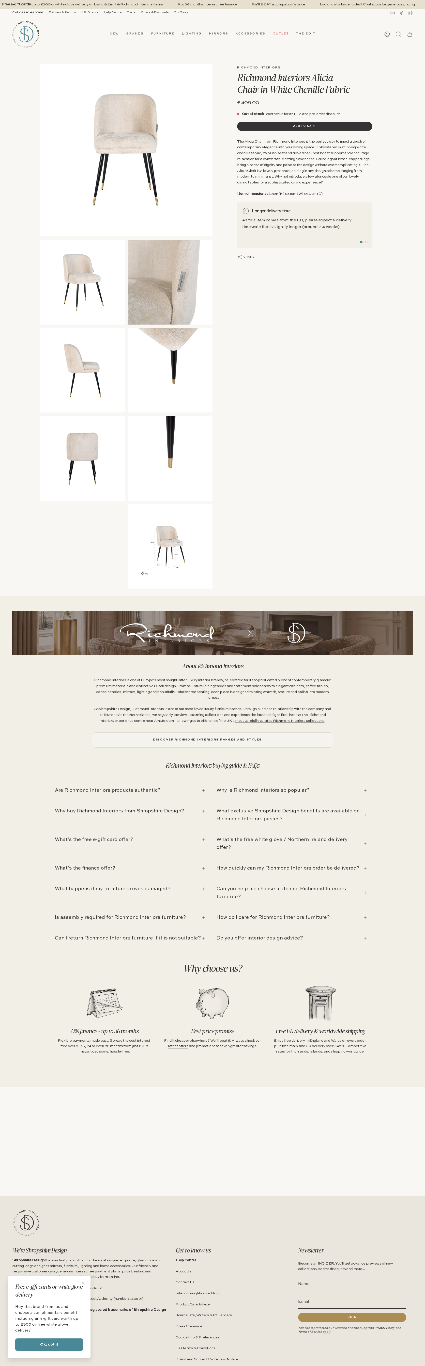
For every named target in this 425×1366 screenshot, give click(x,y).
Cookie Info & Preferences (197, 1337)
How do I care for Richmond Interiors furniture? (273, 917)
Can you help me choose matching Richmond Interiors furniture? (281, 893)
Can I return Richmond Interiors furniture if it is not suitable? (128, 938)
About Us (183, 1271)
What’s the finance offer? (85, 868)
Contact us (372, 4)
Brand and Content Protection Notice (207, 1359)
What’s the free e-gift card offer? (94, 839)
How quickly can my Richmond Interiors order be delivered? (288, 868)
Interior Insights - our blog (197, 1293)
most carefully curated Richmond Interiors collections (279, 721)
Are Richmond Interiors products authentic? (108, 790)
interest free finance (220, 4)
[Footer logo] (26, 1223)
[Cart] (409, 34)
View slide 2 (366, 242)
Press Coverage (189, 1326)
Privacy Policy (384, 1328)
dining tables (248, 182)
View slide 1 (361, 242)
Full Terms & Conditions (195, 1348)
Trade (131, 12)
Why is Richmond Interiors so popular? (263, 790)
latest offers (178, 1046)
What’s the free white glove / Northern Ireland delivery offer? (282, 843)
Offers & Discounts (155, 12)
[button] (134, 34)
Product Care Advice (193, 1304)
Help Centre (113, 12)
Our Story (181, 12)
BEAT (266, 4)
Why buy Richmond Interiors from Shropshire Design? (119, 811)
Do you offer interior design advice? (259, 938)
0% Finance (90, 12)
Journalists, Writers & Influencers (204, 1315)
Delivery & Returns (62, 12)
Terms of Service (310, 1331)
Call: (27, 12)
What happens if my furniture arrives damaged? (112, 889)
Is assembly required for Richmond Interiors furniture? (120, 917)
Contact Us (185, 1282)
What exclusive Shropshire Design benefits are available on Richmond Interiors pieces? (288, 815)
